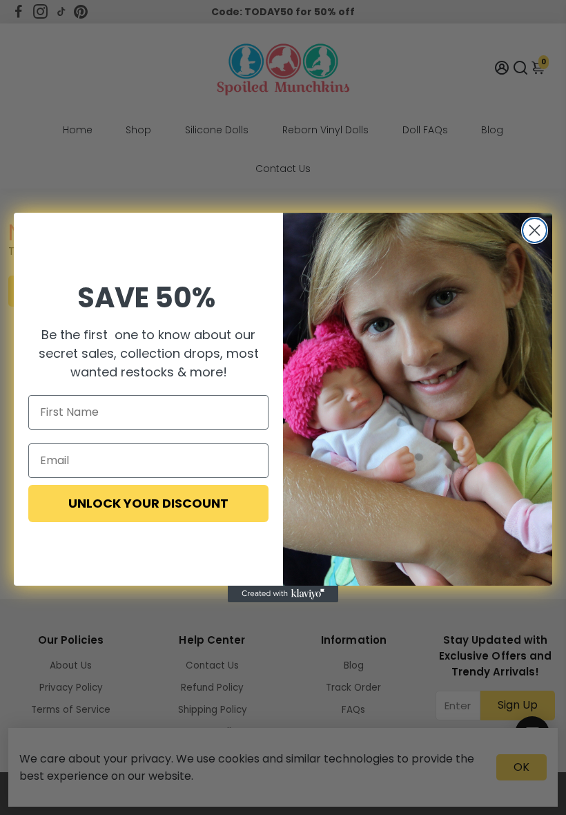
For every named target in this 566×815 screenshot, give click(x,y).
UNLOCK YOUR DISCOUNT (148, 503)
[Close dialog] (535, 230)
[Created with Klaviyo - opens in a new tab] (283, 594)
